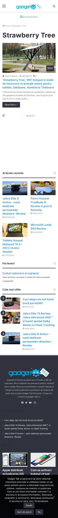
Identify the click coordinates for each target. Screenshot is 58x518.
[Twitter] (27, 403)
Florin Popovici (11, 76)
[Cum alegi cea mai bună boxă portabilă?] (11, 303)
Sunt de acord (24, 512)
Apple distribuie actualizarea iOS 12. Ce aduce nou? (14, 474)
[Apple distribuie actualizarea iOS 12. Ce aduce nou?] (14, 460)
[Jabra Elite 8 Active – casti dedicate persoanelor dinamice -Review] (14, 188)
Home (7, 26)
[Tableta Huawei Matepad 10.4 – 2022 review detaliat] (14, 230)
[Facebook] (23, 403)
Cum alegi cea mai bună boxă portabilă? (23, 420)
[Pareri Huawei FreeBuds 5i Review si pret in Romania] (43, 188)
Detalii (29, 505)
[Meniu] (4, 7)
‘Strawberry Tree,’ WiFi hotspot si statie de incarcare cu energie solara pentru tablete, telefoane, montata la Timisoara (28, 83)
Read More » (11, 104)
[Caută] (54, 7)
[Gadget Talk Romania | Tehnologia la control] (29, 6)
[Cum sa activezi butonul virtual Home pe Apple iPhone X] (43, 460)
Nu (39, 512)
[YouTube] (31, 403)
